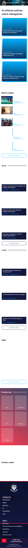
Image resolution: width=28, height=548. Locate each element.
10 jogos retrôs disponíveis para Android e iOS (18, 145)
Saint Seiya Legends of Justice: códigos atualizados (12, 234)
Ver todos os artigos (14, 155)
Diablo (7, 364)
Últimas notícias (8, 2)
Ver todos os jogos (14, 382)
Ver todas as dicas (14, 243)
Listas (18, 2)
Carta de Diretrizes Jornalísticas (12, 526)
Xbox (7, 407)
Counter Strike (21, 376)
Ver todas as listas (14, 327)
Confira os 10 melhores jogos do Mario (12, 319)
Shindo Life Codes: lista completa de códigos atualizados (14, 186)
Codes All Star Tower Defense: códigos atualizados (12, 210)
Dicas (23, 2)
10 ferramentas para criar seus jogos (14, 294)
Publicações (6, 500)
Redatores (5, 529)
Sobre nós (5, 523)
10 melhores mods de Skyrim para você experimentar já (19, 109)
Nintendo (20, 424)
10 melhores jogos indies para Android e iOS (12, 271)
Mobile (7, 440)
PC (7, 424)
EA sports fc (7, 376)
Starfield (7, 352)
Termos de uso (6, 535)
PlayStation (21, 407)
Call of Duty (20, 352)
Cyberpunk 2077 (21, 364)
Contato (5, 532)
